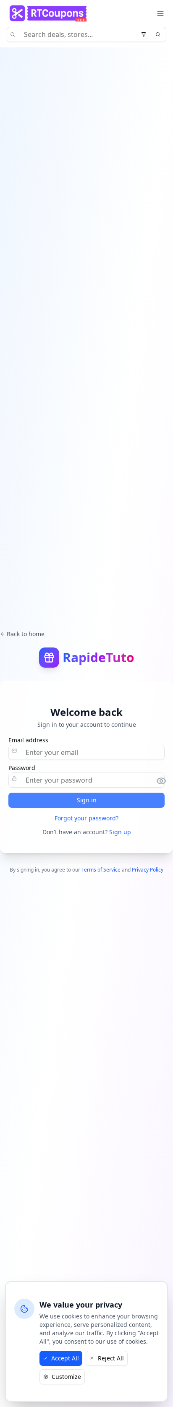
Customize (66, 1377)
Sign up (120, 832)
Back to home (26, 634)
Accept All (65, 1358)
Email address (28, 740)
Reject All (111, 1358)
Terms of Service (101, 869)
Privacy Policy (147, 869)
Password (21, 768)
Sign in (87, 800)
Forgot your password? (86, 818)
